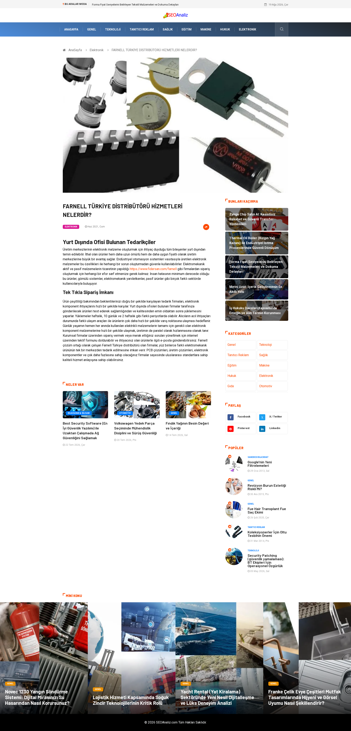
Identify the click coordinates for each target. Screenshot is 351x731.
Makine (205, 29)
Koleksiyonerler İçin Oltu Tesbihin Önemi (267, 534)
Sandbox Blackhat (258, 457)
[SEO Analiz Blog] (175, 14)
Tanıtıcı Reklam (142, 29)
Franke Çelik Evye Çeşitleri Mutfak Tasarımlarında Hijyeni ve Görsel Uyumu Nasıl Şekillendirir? (304, 697)
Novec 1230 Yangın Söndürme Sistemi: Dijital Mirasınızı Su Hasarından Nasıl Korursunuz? (37, 697)
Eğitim (187, 29)
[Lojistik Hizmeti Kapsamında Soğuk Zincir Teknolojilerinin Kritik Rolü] (132, 658)
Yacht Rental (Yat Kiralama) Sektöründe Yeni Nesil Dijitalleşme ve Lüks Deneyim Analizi (217, 697)
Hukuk (225, 29)
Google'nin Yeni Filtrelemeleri (260, 464)
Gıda (231, 386)
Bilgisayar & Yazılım (79, 413)
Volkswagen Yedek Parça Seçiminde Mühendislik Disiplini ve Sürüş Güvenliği (135, 428)
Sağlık (168, 29)
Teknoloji (113, 29)
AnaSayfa (71, 29)
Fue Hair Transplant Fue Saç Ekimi (267, 510)
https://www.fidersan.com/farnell (153, 269)
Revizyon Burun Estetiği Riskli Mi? (267, 487)
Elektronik (247, 29)
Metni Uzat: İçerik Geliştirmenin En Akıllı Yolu (118, 4)
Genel (91, 29)
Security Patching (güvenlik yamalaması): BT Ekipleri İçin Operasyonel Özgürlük (266, 560)
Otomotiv (125, 413)
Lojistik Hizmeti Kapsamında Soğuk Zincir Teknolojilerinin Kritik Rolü (131, 700)
